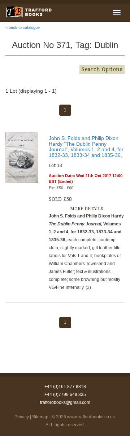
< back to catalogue (22, 27)
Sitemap (40, 416)
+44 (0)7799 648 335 (65, 394)
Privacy (21, 416)
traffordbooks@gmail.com (65, 402)
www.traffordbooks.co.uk (91, 416)
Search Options (102, 69)
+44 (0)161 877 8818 (65, 386)
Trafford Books (28, 11)
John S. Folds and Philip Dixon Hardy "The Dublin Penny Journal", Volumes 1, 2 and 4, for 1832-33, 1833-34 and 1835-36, (86, 147)
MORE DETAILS (86, 208)
